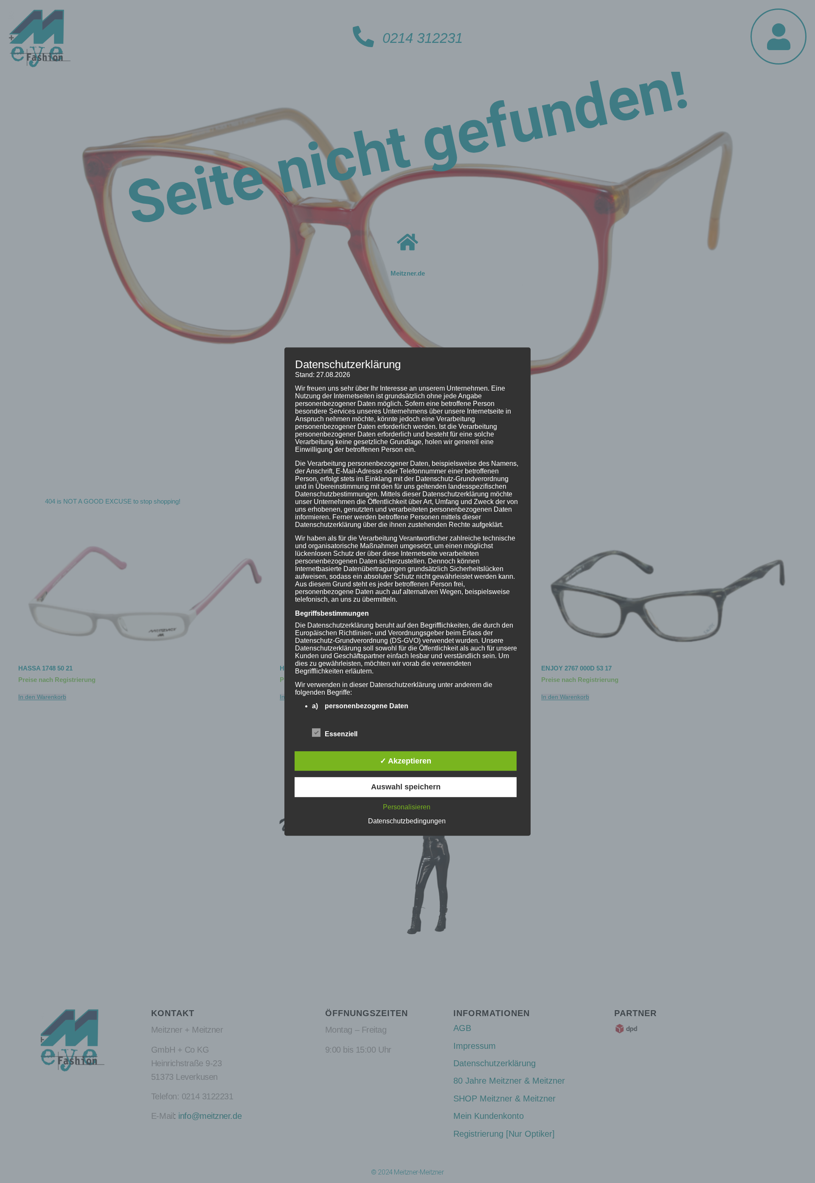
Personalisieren (406, 807)
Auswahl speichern (406, 787)
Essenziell (341, 734)
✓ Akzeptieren (405, 761)
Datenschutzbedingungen (407, 821)
